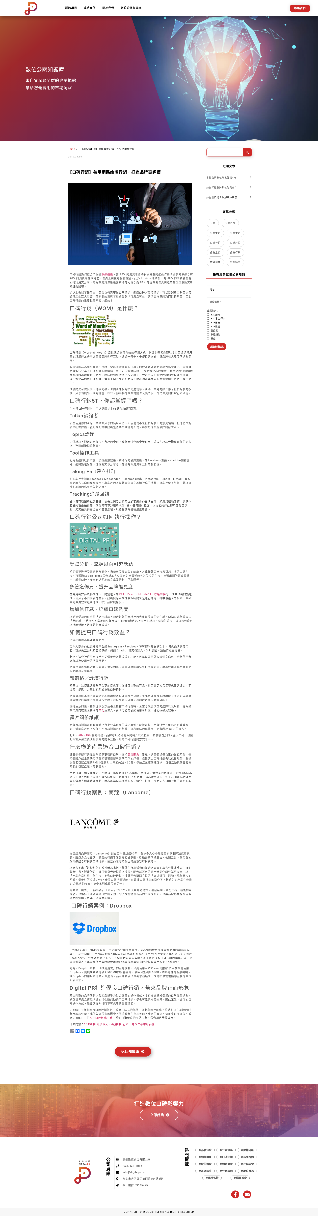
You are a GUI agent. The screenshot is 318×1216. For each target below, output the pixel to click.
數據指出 (107, 274)
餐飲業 (214, 330)
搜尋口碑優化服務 (101, 1017)
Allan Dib (84, 735)
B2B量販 (215, 326)
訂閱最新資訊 (217, 346)
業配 (101, 710)
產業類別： (213, 310)
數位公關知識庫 (131, 7)
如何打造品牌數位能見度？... (222, 187)
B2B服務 (215, 322)
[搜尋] (247, 152)
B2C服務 (215, 314)
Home (71, 149)
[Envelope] (247, 1194)
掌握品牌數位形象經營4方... (222, 177)
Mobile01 (144, 594)
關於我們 (108, 7)
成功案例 (90, 7)
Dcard (131, 594)
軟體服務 (215, 334)
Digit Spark (157, 1212)
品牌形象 (133, 754)
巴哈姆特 (160, 594)
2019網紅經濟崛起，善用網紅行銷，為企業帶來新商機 (119, 1024)
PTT (122, 594)
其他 (212, 338)
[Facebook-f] (235, 1194)
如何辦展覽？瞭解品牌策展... (222, 197)
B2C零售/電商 (217, 318)
